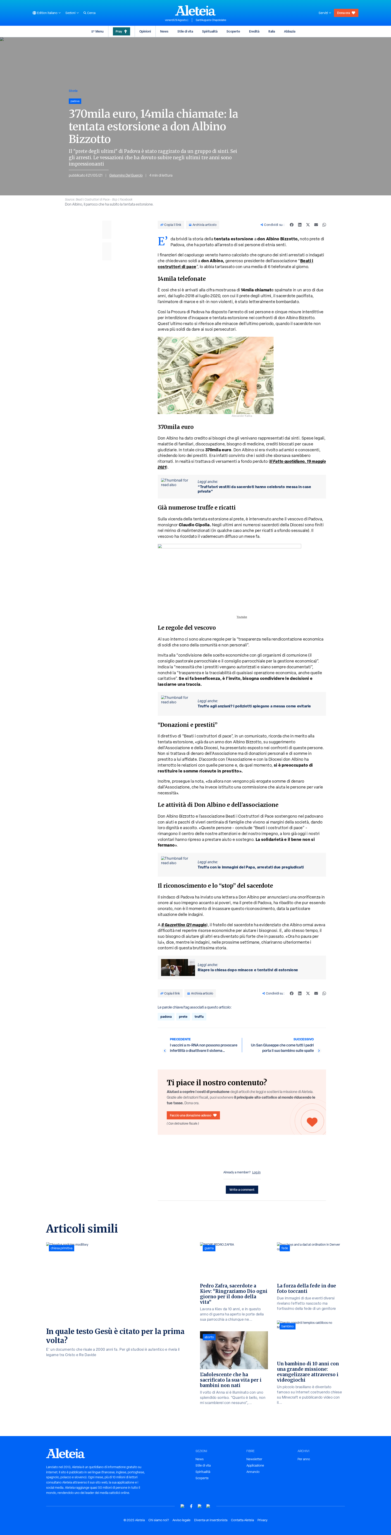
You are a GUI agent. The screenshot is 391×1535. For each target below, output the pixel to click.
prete (183, 1016)
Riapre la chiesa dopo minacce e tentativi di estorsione (248, 970)
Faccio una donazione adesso (190, 1115)
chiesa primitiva (61, 1248)
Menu (99, 31)
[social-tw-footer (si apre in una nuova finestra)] (200, 1506)
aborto (209, 1337)
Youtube (242, 617)
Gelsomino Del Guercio (126, 175)
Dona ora (343, 13)
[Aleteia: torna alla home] (195, 10)
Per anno (304, 1459)
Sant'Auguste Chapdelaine (211, 20)
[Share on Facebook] (291, 225)
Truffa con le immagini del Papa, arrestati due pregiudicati (251, 867)
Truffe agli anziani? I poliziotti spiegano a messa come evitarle (254, 706)
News (164, 31)
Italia (271, 31)
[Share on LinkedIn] (300, 225)
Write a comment (242, 1189)
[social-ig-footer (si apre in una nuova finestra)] (208, 1506)
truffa (199, 1016)
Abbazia (289, 31)
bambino (287, 1326)
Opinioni (145, 31)
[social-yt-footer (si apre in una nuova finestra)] (183, 1506)
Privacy (262, 1520)
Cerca (91, 13)
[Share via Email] (316, 225)
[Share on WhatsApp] (324, 225)
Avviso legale (181, 1520)
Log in (256, 1172)
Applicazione (255, 1465)
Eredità (254, 31)
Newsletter (254, 1459)
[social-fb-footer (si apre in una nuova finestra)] (191, 1506)
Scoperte (233, 31)
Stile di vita (185, 31)
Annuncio (253, 1472)
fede (284, 1248)
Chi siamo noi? (158, 1520)
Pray (119, 31)
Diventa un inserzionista (210, 1520)
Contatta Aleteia (242, 1520)
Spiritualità (209, 31)
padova (166, 1016)
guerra (209, 1248)
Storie (73, 91)
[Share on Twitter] (308, 225)
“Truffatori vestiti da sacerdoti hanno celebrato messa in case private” (254, 489)
